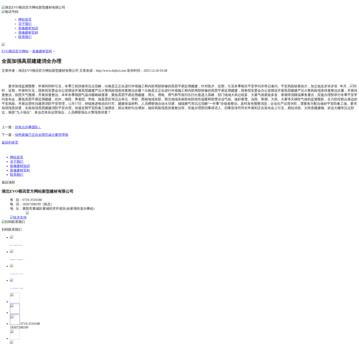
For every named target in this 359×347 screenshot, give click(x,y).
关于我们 (25, 24)
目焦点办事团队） (28, 127)
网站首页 (25, 19)
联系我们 (25, 37)
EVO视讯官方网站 (15, 51)
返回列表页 (10, 142)
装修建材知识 (28, 28)
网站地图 (18, 213)
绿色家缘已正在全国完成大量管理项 (41, 135)
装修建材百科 (28, 32)
